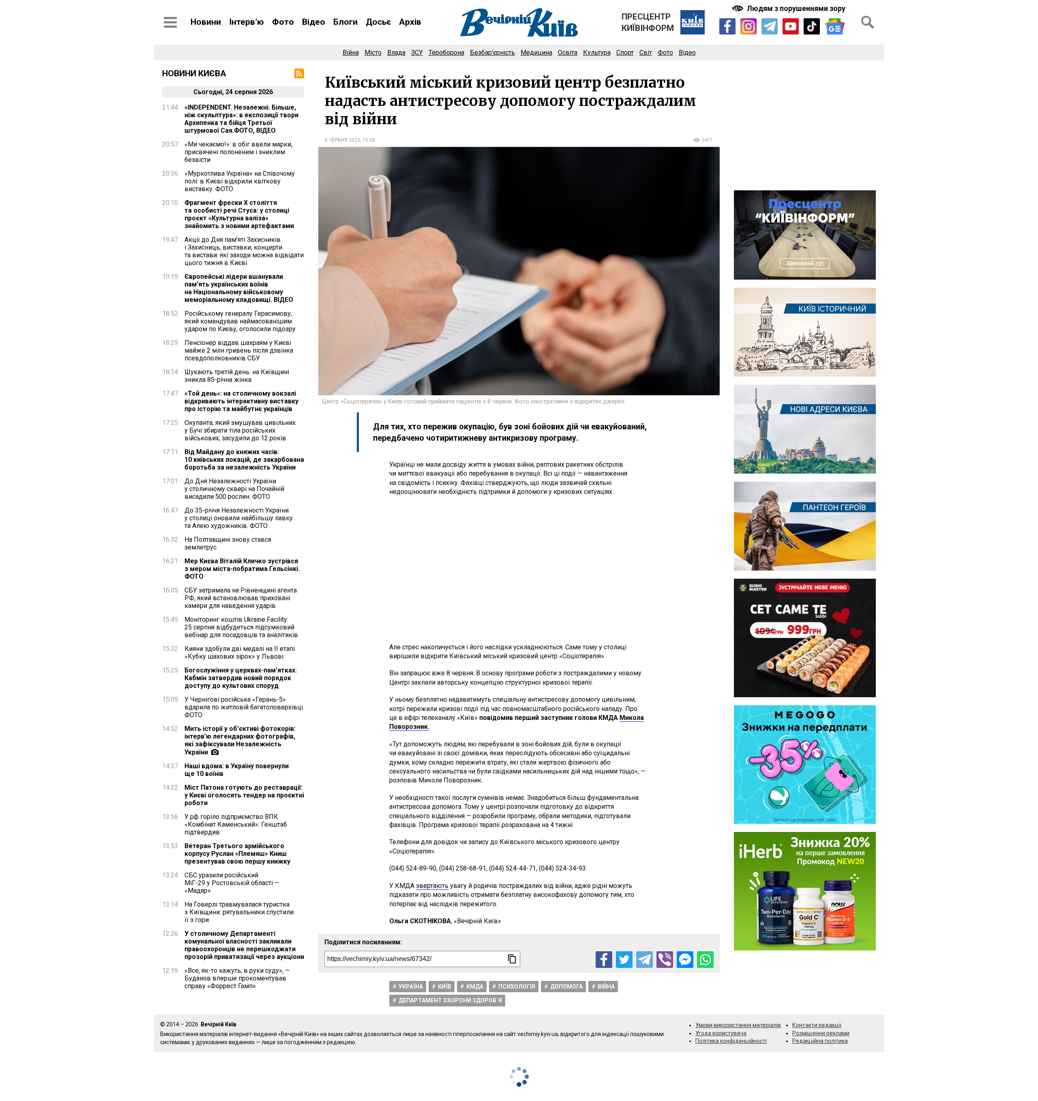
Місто (373, 52)
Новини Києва (194, 73)
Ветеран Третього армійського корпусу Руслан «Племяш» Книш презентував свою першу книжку (237, 853)
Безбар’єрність (492, 52)
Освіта (567, 52)
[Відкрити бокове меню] (170, 22)
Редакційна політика (820, 1041)
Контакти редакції (816, 1025)
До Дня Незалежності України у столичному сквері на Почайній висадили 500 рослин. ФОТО (234, 488)
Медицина (536, 52)
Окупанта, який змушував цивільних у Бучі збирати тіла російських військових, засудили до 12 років (240, 430)
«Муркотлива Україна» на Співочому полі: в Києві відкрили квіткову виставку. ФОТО (239, 181)
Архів (410, 22)
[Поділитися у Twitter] (624, 959)
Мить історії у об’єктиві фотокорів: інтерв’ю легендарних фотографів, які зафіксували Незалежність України (240, 740)
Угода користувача (720, 1033)
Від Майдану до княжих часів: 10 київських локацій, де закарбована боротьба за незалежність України (244, 459)
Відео (313, 22)
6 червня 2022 (342, 140)
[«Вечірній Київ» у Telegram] (769, 26)
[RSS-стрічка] (299, 73)
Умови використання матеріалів (738, 1025)
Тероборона (446, 52)
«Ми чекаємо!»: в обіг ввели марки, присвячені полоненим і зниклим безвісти (238, 152)
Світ (645, 52)
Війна (351, 52)
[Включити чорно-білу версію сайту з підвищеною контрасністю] (789, 8)
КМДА (474, 986)
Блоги (345, 22)
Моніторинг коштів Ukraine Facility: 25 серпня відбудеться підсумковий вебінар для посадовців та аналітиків (241, 627)
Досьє (378, 22)
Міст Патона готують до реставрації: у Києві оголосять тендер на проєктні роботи (244, 795)
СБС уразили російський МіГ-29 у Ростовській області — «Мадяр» (231, 882)
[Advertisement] (519, 570)
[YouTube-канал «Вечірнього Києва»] (791, 26)
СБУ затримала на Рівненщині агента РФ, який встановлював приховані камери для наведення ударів (240, 598)
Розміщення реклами (820, 1033)
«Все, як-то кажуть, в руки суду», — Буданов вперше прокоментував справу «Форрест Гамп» (237, 978)
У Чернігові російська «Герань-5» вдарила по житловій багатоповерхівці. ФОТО (244, 707)
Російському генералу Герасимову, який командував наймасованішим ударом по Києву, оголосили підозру (240, 321)
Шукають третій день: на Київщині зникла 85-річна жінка (236, 376)
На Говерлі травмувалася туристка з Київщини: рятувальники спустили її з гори (239, 912)
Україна (411, 986)
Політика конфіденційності (731, 1041)
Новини (206, 22)
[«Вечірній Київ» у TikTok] (812, 26)
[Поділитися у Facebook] (604, 959)
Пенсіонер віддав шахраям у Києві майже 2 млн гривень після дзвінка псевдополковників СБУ (238, 350)
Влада (396, 52)
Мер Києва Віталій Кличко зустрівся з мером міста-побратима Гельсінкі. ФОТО (242, 568)
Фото (283, 22)
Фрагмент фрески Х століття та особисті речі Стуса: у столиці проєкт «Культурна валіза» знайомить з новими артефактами (239, 214)
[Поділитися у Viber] (664, 959)
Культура (597, 52)
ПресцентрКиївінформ (648, 22)
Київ (444, 986)
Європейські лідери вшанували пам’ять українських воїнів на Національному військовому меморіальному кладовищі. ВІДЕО (238, 288)
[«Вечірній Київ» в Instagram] (748, 26)
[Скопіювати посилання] (512, 959)
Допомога (566, 986)
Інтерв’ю (246, 22)
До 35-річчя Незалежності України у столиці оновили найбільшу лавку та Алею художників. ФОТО (238, 518)
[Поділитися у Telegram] (644, 959)
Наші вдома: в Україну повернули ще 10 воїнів (236, 770)
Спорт (625, 52)
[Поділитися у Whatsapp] (705, 959)
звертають (432, 886)
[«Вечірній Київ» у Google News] (835, 26)
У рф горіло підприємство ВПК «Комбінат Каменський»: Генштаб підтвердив (235, 824)
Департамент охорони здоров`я (450, 1000)
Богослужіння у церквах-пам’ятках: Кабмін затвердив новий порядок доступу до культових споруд (240, 677)
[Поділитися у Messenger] (685, 959)
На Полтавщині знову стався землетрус (227, 543)
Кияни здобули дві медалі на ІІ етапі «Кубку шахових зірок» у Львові (239, 652)
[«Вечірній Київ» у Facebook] (727, 26)
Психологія (516, 986)
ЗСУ (417, 52)
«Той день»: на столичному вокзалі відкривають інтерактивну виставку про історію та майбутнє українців (241, 401)
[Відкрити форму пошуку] (868, 22)
